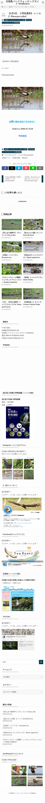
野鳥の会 (24, 158)
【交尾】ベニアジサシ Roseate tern (16, 727)
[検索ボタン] (43, 2)
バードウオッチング (10, 155)
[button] (5, 168)
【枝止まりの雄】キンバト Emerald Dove (18, 720)
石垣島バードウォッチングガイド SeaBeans (22, 2)
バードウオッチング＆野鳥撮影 (11, 22)
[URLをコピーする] (40, 168)
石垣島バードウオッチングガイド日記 (14, 20)
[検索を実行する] (41, 662)
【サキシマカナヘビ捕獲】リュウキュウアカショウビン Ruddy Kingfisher (22, 742)
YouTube (29, 20)
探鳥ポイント (6, 158)
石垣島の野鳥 (16, 158)
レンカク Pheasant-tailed (25, 155)
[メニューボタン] (2, 2)
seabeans (22, 201)
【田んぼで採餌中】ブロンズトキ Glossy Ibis (19, 713)
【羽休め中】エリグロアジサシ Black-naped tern (20, 734)
